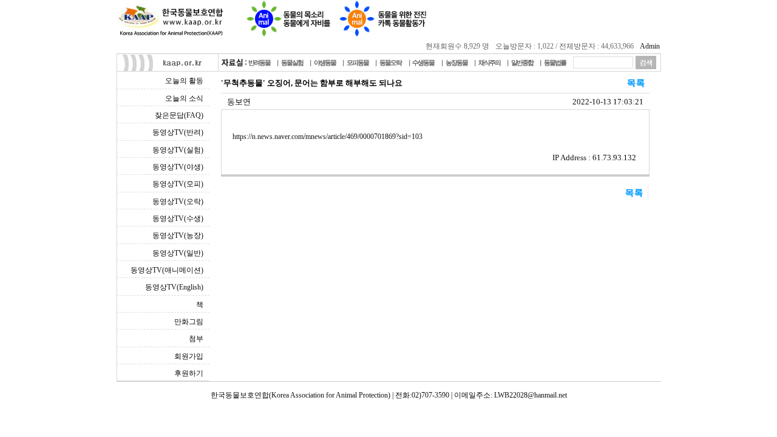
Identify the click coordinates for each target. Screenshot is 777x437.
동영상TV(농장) (177, 235)
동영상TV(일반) (177, 253)
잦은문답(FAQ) (179, 115)
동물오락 (390, 62)
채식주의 (489, 62)
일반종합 (522, 62)
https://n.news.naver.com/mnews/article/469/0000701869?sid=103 (327, 136)
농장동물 (456, 62)
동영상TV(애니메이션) (167, 270)
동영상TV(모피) (177, 184)
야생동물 (325, 62)
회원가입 (188, 356)
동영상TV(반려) (177, 132)
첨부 (196, 338)
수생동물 (423, 62)
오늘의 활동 (184, 80)
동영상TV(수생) (177, 218)
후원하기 (188, 373)
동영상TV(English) (174, 287)
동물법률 (555, 62)
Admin (650, 46)
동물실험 (292, 62)
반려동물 (259, 62)
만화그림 (188, 321)
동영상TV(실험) (177, 150)
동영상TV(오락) (177, 201)
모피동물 (357, 62)
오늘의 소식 (184, 98)
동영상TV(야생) (177, 167)
